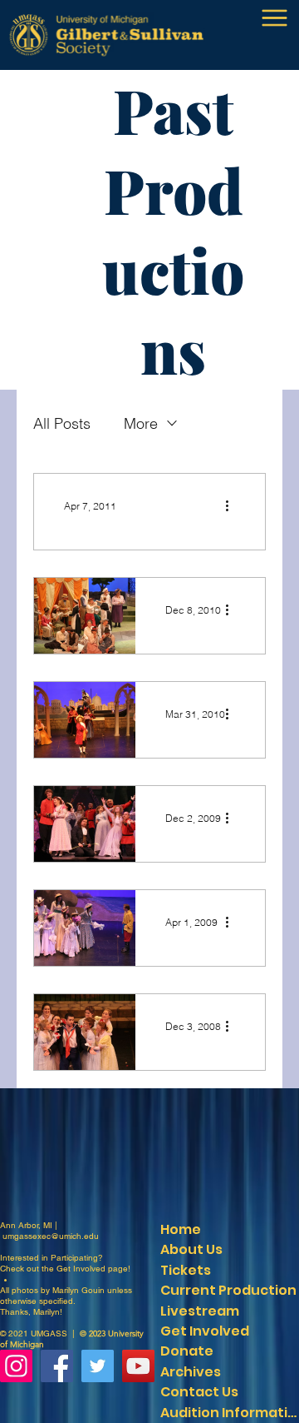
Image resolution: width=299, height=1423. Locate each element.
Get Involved (80, 1268)
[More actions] (233, 505)
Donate (186, 1351)
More (141, 423)
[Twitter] (97, 1366)
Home (180, 1229)
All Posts (62, 423)
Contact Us (199, 1391)
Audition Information (228, 1412)
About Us (191, 1249)
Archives (190, 1371)
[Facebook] (57, 1366)
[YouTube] (138, 1366)
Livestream (199, 1311)
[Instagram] (16, 1366)
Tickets (185, 1270)
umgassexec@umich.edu (50, 1236)
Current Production (228, 1290)
